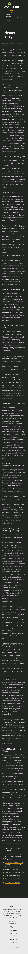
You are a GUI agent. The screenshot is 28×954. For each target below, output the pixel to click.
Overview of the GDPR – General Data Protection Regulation (14, 856)
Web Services (8, 15)
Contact (8, 21)
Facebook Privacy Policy (13, 879)
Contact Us (14, 935)
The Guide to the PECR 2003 (15, 873)
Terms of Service (14, 947)
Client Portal (19, 17)
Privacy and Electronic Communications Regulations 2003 (13, 867)
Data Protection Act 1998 (14, 862)
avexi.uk (11, 53)
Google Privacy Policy (12, 882)
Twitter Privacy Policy (12, 876)
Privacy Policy (14, 942)
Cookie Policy (14, 945)
